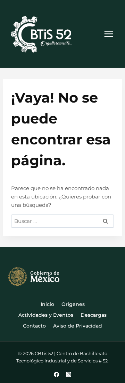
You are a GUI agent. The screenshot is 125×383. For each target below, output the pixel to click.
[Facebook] (56, 374)
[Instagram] (68, 374)
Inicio (47, 304)
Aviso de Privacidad (77, 326)
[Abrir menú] (108, 34)
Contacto (34, 326)
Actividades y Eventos (45, 315)
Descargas (94, 315)
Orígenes (73, 304)
